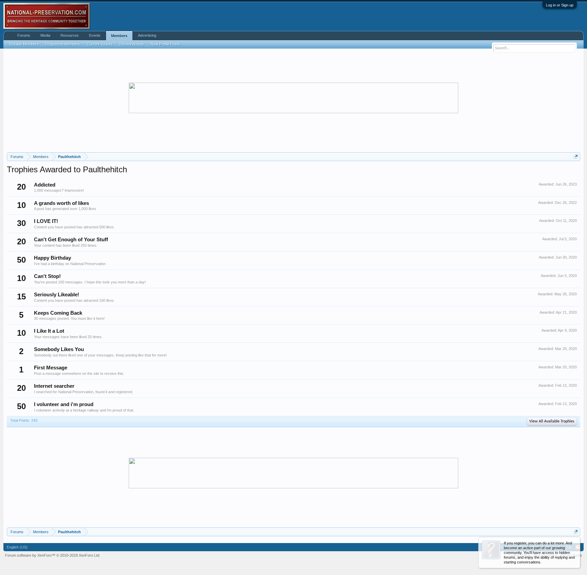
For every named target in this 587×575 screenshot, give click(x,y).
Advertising (147, 35)
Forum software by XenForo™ (52, 555)
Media (45, 35)
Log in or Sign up (559, 5)
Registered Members (63, 44)
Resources (69, 35)
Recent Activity (132, 44)
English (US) (17, 547)
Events (95, 35)
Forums (23, 35)
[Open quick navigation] (576, 156)
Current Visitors (100, 44)
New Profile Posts (165, 44)
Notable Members (24, 44)
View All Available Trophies (551, 421)
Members (119, 36)
